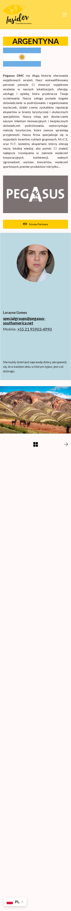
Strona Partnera (38, 224)
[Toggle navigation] (65, 14)
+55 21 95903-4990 (34, 329)
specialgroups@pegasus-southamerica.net (24, 320)
